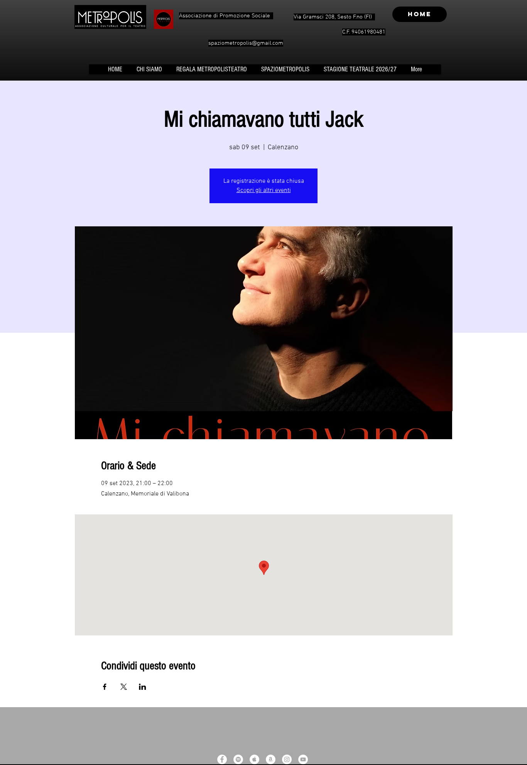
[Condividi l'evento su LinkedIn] (142, 687)
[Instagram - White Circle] (287, 759)
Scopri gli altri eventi (263, 190)
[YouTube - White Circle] (303, 759)
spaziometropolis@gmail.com (245, 43)
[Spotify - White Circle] (238, 759)
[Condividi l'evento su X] (123, 687)
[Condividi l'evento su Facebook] (104, 687)
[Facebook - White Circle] (222, 759)
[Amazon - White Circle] (270, 759)
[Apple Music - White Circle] (254, 759)
